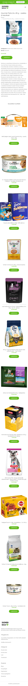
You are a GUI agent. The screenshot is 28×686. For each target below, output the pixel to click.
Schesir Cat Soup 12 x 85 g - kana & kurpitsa (14, 264)
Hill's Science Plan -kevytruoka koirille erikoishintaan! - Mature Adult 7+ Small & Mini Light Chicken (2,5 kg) (14, 479)
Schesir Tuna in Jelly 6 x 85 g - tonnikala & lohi (14, 606)
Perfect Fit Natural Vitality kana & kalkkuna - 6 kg (14, 564)
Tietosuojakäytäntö (5, 673)
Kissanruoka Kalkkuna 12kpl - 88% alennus (14, 223)
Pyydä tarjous (20, 2)
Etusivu (2, 17)
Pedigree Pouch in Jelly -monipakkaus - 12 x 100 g (14, 522)
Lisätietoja (7, 57)
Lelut (2, 655)
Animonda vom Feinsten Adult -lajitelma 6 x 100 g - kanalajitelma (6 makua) (14, 435)
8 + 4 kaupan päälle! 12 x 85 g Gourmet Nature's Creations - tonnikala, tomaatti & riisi (14, 180)
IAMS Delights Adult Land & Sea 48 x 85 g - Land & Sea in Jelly (14, 137)
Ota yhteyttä (4, 668)
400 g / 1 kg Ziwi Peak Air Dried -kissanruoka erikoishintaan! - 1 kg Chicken (14, 350)
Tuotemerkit (4, 657)
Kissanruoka (10, 48)
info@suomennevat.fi (6, 642)
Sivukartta (3, 676)
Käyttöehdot (4, 671)
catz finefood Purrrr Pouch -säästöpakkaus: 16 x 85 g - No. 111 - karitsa (14, 307)
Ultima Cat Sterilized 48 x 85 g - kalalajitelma (14, 393)
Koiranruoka (4, 652)
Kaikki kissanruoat (18, 48)
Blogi (2, 666)
